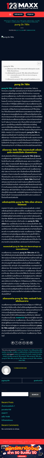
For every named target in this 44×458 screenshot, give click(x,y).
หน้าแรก (5, 442)
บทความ (31, 442)
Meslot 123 (15, 21)
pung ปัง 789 (17, 356)
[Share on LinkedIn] (31, 343)
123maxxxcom (30, 30)
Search (4, 390)
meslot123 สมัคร (37, 354)
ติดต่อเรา (37, 442)
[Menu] (10, 14)
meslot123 (7, 21)
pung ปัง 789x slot (35, 356)
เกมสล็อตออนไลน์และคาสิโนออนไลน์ (29, 22)
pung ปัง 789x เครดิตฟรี (35, 358)
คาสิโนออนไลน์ (22, 21)
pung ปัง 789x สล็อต (7, 358)
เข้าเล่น (26, 442)
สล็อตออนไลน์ (30, 21)
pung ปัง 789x (9, 66)
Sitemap (22, 443)
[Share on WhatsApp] (12, 343)
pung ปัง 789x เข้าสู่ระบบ (21, 358)
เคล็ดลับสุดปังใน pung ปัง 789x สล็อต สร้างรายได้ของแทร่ (22, 73)
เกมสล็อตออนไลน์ (15, 22)
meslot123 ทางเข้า (26, 354)
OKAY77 (5, 413)
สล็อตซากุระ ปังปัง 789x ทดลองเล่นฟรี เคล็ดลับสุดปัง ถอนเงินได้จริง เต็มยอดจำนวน (23, 70)
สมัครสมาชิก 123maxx (15, 442)
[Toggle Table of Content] (38, 63)
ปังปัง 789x (22, 360)
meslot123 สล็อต (7, 356)
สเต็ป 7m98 (6, 416)
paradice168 (6, 409)
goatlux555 (38, 380)
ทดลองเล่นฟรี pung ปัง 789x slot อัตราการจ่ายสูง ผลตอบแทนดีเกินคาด (23, 76)
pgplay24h (6, 380)
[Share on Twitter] (20, 343)
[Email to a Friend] (24, 343)
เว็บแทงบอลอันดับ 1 (8, 406)
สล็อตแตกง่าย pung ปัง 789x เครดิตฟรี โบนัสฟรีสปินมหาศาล (23, 79)
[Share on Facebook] (16, 343)
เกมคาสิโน (37, 21)
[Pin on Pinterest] (27, 343)
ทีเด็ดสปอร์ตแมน (7, 420)
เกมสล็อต (8, 22)
